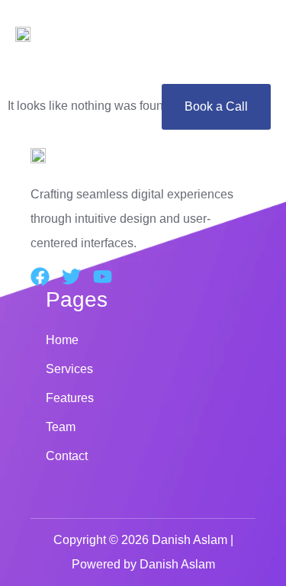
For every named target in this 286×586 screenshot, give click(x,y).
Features (70, 397)
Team (61, 426)
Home (62, 339)
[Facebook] (40, 276)
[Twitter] (71, 276)
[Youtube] (102, 276)
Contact (67, 455)
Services (69, 368)
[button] (142, 67)
